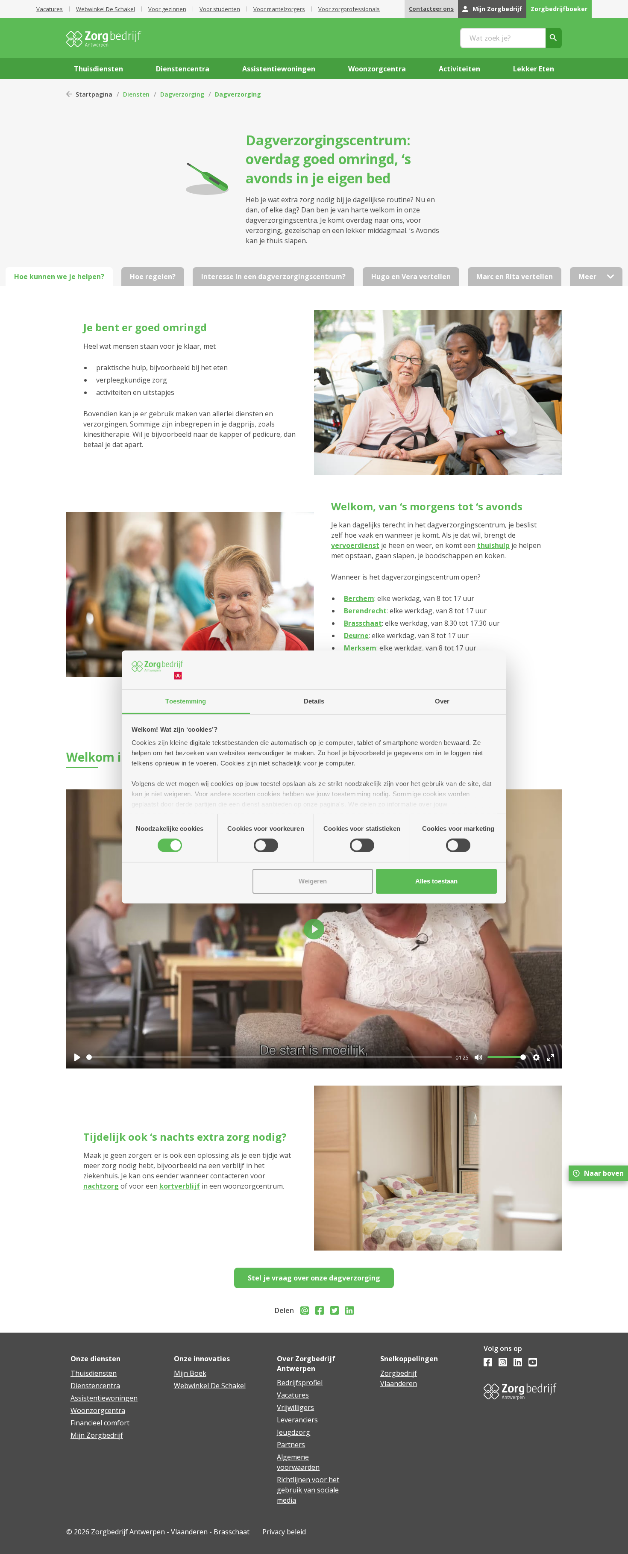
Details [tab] (314, 701)
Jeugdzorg (293, 1432)
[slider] (269, 1057)
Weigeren (313, 881)
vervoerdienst (355, 545)
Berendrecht (365, 610)
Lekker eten (533, 69)
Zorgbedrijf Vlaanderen (398, 1378)
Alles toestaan (436, 881)
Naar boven (604, 1173)
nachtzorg (101, 1186)
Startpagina (94, 94)
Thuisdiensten (93, 1373)
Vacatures (49, 9)
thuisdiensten (98, 69)
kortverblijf (179, 1186)
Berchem (359, 598)
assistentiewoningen (278, 69)
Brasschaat (363, 623)
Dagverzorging (182, 94)
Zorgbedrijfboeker (559, 9)
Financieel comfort (99, 1422)
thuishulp (493, 545)
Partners (291, 1444)
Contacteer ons (431, 8)
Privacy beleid (284, 1531)
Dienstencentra (95, 1385)
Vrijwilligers (295, 1407)
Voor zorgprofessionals (349, 9)
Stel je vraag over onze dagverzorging (314, 1278)
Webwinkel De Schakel (105, 9)
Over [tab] (442, 701)
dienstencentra (182, 69)
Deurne (356, 635)
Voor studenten (220, 9)
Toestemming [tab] (185, 701)
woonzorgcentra (377, 69)
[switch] (266, 845)
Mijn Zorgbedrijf (497, 9)
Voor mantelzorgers (279, 9)
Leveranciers (297, 1419)
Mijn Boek (190, 1373)
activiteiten (459, 69)
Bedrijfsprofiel (300, 1382)
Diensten (136, 94)
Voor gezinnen (167, 9)
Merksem (360, 648)
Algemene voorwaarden (298, 1462)
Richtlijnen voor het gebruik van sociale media (308, 1490)
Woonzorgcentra (97, 1410)
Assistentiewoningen (104, 1398)
